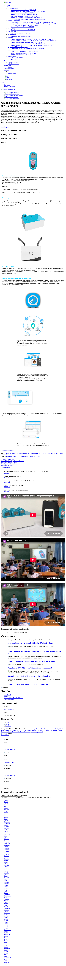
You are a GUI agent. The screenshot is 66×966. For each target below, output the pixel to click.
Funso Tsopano (5, 127)
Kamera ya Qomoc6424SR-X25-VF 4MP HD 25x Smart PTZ (28, 42)
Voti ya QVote (15, 59)
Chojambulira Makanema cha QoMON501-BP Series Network (28, 48)
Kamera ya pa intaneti (37, 732)
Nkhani (6, 61)
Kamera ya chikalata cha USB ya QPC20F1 (23, 13)
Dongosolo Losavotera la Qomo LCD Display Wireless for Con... (30, 643)
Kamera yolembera (13, 8)
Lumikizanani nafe (9, 68)
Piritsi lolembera (12, 34)
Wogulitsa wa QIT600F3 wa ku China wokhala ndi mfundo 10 (30, 668)
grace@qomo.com (9, 762)
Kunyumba (7, 5)
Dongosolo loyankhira (14, 20)
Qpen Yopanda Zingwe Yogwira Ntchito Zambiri (24, 51)
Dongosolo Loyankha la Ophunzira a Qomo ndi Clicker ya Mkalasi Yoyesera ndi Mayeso (35, 23)
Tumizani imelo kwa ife (7, 450)
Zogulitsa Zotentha (38, 728)
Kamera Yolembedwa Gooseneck (21, 732)
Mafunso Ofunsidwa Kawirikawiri (13, 698)
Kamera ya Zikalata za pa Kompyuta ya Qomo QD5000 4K (27, 17)
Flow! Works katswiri (17, 57)
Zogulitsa (6, 7)
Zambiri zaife (7, 65)
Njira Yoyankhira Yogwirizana (9, 464)
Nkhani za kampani (13, 62)
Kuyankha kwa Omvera (7, 459)
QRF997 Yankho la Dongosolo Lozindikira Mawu (24, 25)
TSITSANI (7, 473)
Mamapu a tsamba (49, 728)
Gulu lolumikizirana (13, 31)
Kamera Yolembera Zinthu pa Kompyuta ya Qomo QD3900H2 (28, 11)
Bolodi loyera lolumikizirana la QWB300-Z (23, 30)
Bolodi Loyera (11, 28)
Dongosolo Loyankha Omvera (9, 462)
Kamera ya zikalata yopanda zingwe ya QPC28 (24, 14)
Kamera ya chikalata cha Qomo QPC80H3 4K (23, 10)
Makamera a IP (12, 37)
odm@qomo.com (9, 709)
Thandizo (6, 70)
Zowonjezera (11, 50)
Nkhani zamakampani (13, 64)
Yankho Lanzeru (5, 467)
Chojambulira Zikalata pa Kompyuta (47, 730)
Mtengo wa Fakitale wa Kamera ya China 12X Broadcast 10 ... (30, 684)
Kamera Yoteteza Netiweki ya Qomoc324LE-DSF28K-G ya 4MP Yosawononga (33, 44)
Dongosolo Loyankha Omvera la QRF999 (22, 27)
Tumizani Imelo (5, 735)
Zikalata (10, 67)
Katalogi (10, 71)
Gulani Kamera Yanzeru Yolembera (10, 730)
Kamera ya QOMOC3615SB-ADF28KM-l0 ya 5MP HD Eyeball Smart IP (31, 45)
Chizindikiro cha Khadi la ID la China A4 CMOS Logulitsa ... (29, 676)
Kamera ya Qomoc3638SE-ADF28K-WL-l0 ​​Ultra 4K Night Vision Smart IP (32, 39)
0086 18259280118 (9, 749)
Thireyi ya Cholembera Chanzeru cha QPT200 (23, 53)
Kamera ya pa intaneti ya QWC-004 (21, 54)
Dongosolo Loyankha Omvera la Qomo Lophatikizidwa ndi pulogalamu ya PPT (33, 22)
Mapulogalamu (12, 56)
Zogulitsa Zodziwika (9, 86)
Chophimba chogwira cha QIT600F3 (21, 36)
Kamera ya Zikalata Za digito (28, 730)
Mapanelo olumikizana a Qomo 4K (20, 33)
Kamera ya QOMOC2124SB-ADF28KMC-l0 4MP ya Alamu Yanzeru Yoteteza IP (33, 40)
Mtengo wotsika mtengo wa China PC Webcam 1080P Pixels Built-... (32, 661)
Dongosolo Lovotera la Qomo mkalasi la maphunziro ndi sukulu (23, 456)
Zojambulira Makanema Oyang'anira (18, 47)
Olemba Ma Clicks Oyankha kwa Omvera (12, 461)
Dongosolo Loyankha (7, 465)
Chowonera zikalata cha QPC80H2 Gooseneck (24, 16)
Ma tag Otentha (59, 728)
